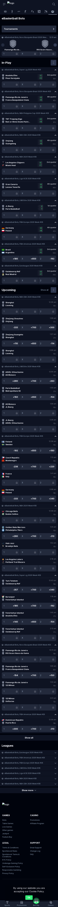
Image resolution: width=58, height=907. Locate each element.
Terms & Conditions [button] (10, 848)
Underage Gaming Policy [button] (12, 863)
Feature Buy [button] (7, 837)
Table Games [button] (7, 823)
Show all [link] (44, 290)
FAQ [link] (32, 854)
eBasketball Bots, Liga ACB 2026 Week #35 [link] (23, 179)
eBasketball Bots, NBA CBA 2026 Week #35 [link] (23, 135)
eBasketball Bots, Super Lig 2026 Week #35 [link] (23, 70)
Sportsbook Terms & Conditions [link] (10, 855)
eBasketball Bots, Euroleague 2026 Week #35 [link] (24, 266)
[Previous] (3, 45)
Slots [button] (4, 820)
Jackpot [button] (5, 834)
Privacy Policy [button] (8, 873)
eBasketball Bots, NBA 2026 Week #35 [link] (21, 157)
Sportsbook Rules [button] (9, 851)
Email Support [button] (36, 848)
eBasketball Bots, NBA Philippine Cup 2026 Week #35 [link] (27, 113)
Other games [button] (7, 830)
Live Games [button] (7, 827)
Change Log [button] (35, 851)
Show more (27, 790)
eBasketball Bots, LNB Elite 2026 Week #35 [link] (22, 200)
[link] (13, 4)
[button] (29, 69)
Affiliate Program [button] (37, 823)
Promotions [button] (35, 820)
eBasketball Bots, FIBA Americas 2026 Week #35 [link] (25, 244)
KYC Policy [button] (6, 860)
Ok (29, 897)
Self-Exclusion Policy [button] (11, 867)
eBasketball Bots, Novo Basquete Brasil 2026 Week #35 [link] (28, 91)
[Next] (55, 45)
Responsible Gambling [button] (11, 870)
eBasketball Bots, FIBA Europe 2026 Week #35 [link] (24, 222)
